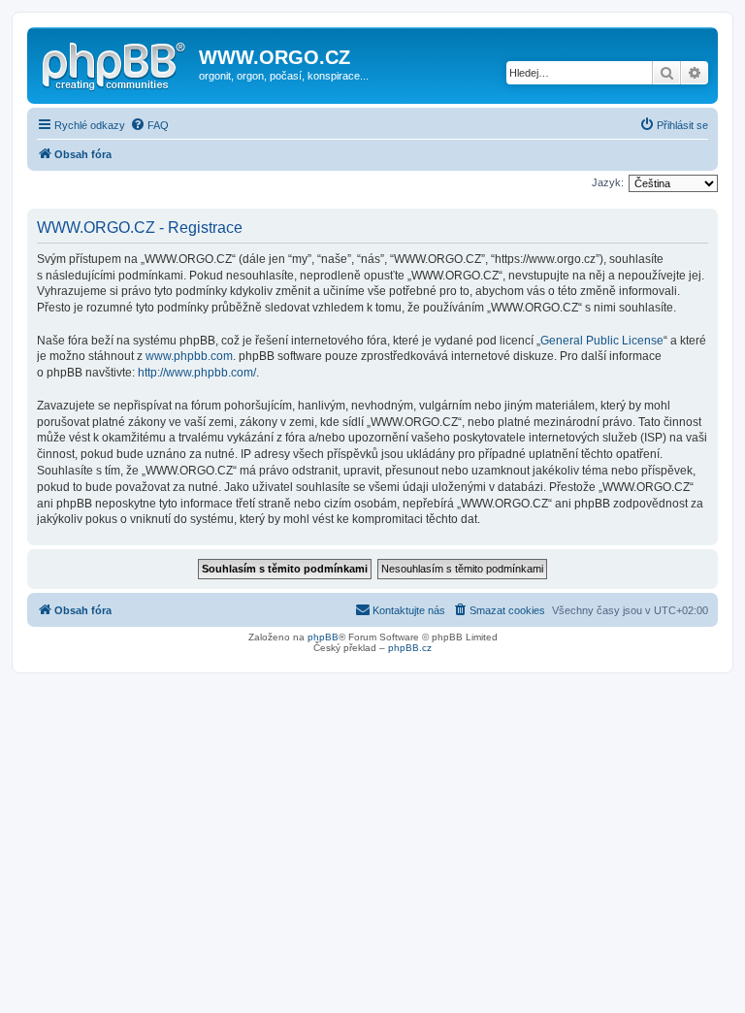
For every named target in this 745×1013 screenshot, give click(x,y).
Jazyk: (608, 182)
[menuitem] (149, 125)
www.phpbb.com (189, 356)
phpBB (323, 637)
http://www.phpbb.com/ (197, 372)
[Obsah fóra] (115, 63)
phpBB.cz (410, 647)
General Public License (602, 340)
